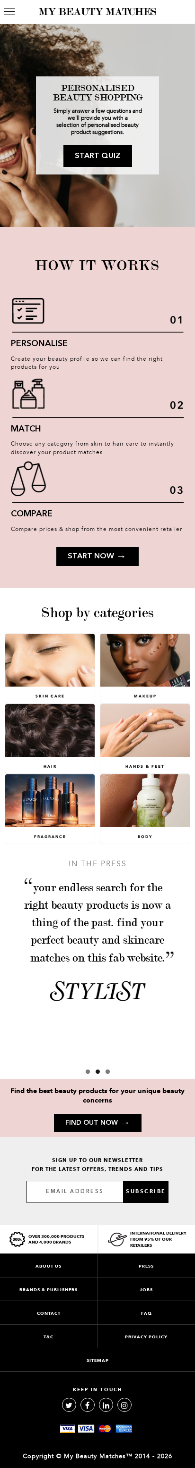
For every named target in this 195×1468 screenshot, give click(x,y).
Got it (97, 775)
